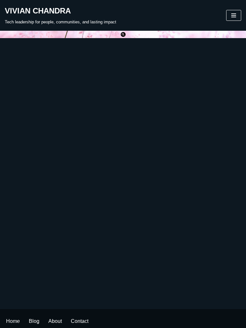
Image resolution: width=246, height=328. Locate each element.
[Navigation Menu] (233, 15)
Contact (79, 321)
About (55, 321)
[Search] (123, 34)
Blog (34, 321)
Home (13, 321)
